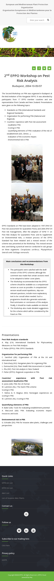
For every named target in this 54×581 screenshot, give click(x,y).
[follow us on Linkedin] (26, 530)
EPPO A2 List (7, 488)
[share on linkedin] (34, 68)
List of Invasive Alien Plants (13, 498)
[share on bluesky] (44, 68)
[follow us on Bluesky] (19, 530)
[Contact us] (26, 514)
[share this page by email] (49, 68)
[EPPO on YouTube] (33, 530)
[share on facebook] (39, 68)
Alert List (5, 493)
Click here (6, 545)
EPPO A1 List (7, 483)
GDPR (4, 560)
